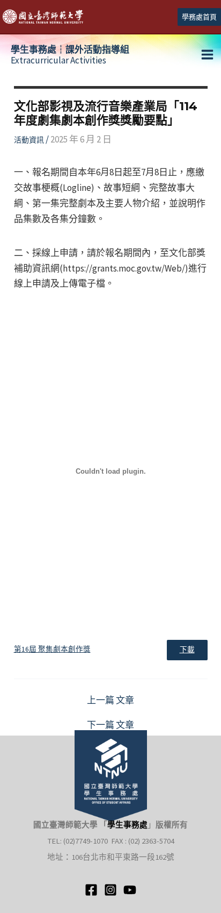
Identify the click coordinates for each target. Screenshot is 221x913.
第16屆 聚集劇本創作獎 (52, 649)
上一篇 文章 (110, 700)
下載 (187, 649)
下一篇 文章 (110, 725)
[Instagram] (110, 889)
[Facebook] (91, 889)
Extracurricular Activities (70, 55)
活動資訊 (29, 140)
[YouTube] (129, 889)
